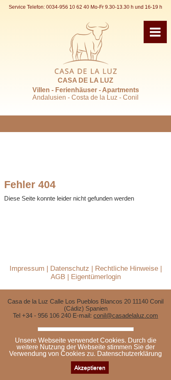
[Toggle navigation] (155, 32)
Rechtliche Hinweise (126, 268)
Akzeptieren (89, 367)
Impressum (27, 268)
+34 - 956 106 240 (46, 315)
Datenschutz (69, 268)
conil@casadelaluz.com (125, 315)
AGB (58, 277)
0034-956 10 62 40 (67, 7)
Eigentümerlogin (96, 277)
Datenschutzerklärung (129, 353)
